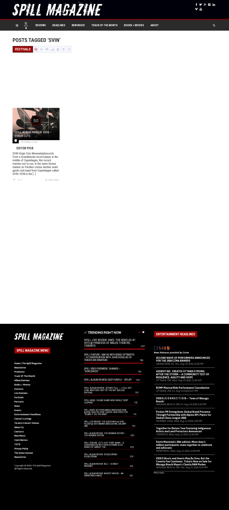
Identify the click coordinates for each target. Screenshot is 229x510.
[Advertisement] (114, 81)
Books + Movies (134, 25)
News (17, 406)
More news (159, 472)
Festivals (19, 397)
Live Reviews (21, 393)
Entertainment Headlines (27, 414)
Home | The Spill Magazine (28, 363)
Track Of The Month (104, 25)
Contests (19, 431)
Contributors (21, 440)
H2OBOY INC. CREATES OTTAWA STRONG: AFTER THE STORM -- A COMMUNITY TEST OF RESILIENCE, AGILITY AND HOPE (182, 374)
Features (18, 389)
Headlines (58, 25)
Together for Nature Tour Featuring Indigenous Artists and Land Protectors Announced (183, 430)
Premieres (19, 372)
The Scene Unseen (23, 453)
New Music (78, 25)
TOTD (17, 444)
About (154, 25)
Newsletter (20, 367)
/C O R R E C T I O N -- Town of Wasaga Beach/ (182, 400)
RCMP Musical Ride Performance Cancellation (182, 387)
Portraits (19, 402)
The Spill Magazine (42, 465)
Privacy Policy (21, 448)
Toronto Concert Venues (26, 423)
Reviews (40, 25)
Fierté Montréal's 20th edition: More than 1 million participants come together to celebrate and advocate (184, 444)
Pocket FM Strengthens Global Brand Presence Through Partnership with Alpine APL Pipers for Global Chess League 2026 (183, 414)
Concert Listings (22, 419)
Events (17, 410)
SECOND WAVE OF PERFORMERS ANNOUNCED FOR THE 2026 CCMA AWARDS (183, 359)
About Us (19, 427)
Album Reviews (22, 380)
